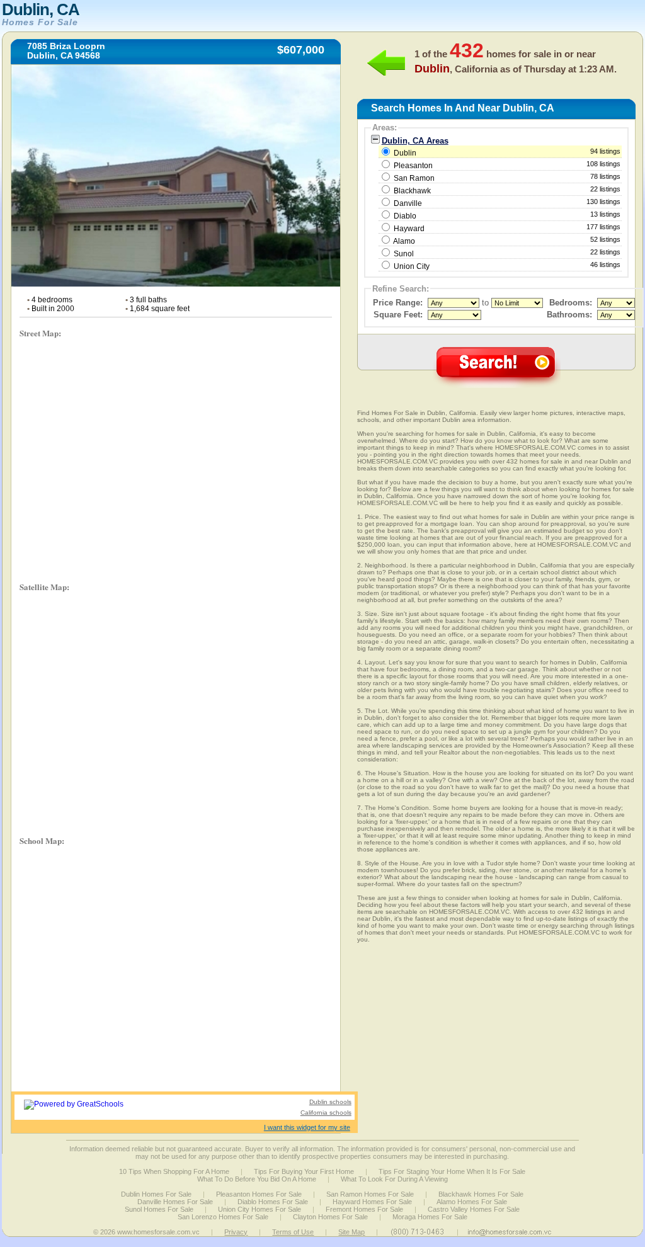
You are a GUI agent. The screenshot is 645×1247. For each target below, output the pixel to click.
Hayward (409, 228)
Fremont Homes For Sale (364, 1209)
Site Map (351, 1232)
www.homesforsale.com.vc (158, 1232)
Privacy (236, 1232)
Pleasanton (413, 165)
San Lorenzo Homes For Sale (223, 1217)
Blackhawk (412, 190)
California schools (325, 1112)
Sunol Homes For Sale (159, 1209)
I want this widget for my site (307, 1127)
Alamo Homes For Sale (472, 1201)
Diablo (405, 216)
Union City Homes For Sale (259, 1209)
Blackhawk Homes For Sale (480, 1194)
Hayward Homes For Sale (372, 1201)
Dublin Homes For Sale (156, 1194)
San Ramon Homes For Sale (370, 1194)
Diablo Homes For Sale (272, 1201)
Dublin (506, 152)
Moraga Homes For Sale (429, 1217)
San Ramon (414, 178)
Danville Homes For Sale (175, 1201)
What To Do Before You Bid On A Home (256, 1179)
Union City (412, 266)
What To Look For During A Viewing (394, 1179)
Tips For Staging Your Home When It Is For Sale (452, 1171)
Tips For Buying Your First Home (304, 1171)
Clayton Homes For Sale (330, 1217)
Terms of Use (293, 1232)
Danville (408, 203)
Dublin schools (330, 1101)
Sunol (404, 253)
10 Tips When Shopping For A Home (174, 1171)
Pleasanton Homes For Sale (259, 1194)
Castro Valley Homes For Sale (474, 1209)
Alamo (404, 241)
